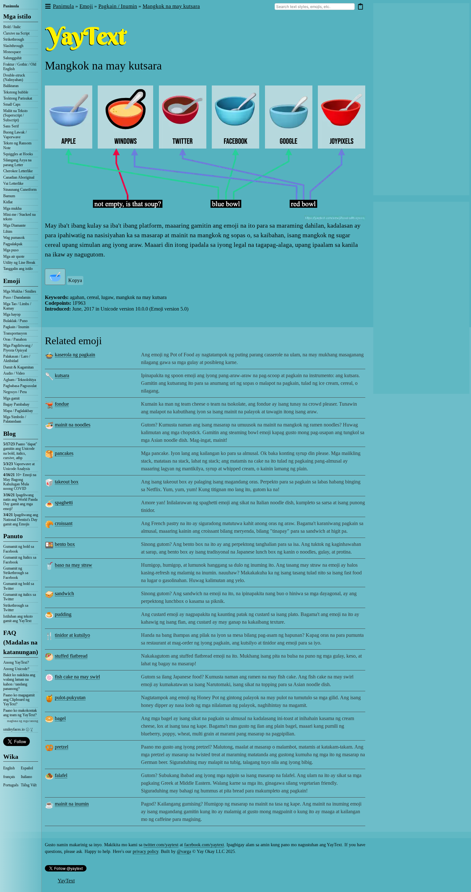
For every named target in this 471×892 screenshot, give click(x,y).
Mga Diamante (14, 225)
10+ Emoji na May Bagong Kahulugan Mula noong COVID (19, 482)
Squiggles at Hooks (18, 154)
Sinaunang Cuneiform (20, 189)
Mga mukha (12, 208)
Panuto (13, 535)
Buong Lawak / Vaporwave (15, 134)
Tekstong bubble (15, 92)
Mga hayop (12, 314)
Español (27, 768)
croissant (63, 523)
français (9, 776)
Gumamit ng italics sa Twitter (19, 596)
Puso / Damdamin (16, 297)
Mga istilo (17, 16)
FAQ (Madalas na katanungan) (20, 642)
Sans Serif (11, 126)
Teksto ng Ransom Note (17, 145)
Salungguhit (12, 58)
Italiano (26, 776)
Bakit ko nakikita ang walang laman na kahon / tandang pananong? (19, 682)
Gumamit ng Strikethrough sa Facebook (15, 573)
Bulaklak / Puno (15, 321)
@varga (184, 851)
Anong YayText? (16, 662)
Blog (9, 433)
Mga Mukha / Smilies (19, 291)
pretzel (61, 747)
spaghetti (64, 502)
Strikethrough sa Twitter (15, 607)
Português (11, 785)
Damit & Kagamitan (18, 367)
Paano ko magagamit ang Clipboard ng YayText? (19, 700)
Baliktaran (11, 86)
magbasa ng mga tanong (22, 721)
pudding (63, 614)
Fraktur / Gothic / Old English (19, 66)
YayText (66, 880)
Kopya (75, 280)
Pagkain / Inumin (16, 327)
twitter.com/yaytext (161, 844)
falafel (61, 775)
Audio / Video (14, 373)
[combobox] (315, 6)
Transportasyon (15, 333)
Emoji (11, 280)
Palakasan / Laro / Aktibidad (16, 358)
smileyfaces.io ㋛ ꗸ (18, 729)
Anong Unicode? (16, 669)
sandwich (64, 593)
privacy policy (145, 851)
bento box (65, 544)
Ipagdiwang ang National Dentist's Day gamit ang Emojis (20, 519)
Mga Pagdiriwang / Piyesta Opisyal (17, 347)
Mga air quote (13, 256)
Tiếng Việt (29, 785)
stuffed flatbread (71, 656)
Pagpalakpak (12, 244)
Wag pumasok (14, 237)
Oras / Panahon (15, 339)
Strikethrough (13, 39)
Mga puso (11, 250)
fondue (62, 404)
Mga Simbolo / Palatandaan (14, 419)
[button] (47, 6)
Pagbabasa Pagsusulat (20, 386)
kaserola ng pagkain (75, 354)
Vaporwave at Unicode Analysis (19, 466)
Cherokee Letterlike (18, 171)
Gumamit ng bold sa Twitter (18, 585)
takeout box (66, 481)
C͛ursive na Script (16, 33)
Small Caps (12, 104)
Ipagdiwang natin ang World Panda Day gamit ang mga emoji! (20, 502)
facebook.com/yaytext (204, 844)
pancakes (64, 453)
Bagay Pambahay (16, 404)
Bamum (9, 196)
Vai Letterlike (13, 183)
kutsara (62, 375)
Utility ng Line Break (19, 262)
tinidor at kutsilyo (72, 635)
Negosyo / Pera (15, 392)
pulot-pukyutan (70, 697)
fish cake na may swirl (77, 676)
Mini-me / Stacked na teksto (19, 216)
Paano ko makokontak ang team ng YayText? (20, 712)
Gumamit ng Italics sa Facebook (19, 559)
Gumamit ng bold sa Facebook (18, 548)
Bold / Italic (12, 27)
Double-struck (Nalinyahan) (14, 77)
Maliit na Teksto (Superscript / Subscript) (15, 115)
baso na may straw (73, 565)
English (9, 768)
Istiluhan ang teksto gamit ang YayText (18, 618)
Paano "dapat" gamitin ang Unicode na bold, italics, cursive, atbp (20, 451)
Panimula (11, 6)
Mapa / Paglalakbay (18, 411)
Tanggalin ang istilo (18, 268)
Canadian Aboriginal (18, 177)
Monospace (12, 52)
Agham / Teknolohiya (19, 379)
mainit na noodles (72, 424)
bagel (60, 718)
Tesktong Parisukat (17, 98)
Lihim (7, 231)
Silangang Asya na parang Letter (17, 162)
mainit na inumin (72, 804)
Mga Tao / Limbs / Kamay (17, 306)
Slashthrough (13, 46)
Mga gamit (11, 398)
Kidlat (7, 202)
